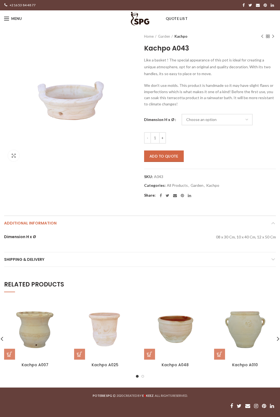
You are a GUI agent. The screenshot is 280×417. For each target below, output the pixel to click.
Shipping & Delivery (24, 259)
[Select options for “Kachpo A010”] (219, 354)
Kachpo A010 (245, 364)
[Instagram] (256, 406)
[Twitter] (250, 5)
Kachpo (180, 36)
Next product (273, 36)
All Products (177, 185)
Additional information (30, 223)
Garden (164, 36)
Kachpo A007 (35, 364)
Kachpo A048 (175, 364)
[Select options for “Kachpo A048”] (149, 354)
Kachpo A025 (105, 364)
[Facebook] (244, 5)
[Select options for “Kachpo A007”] (9, 354)
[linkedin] (272, 5)
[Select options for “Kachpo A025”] (79, 354)
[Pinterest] (265, 5)
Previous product (262, 36)
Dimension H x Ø (159, 119)
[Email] (258, 5)
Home (149, 36)
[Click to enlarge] (13, 155)
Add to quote (164, 156)
